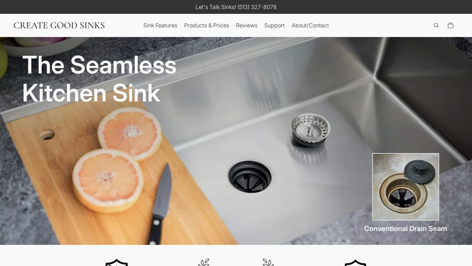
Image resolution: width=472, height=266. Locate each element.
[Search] (436, 25)
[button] (160, 25)
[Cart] (450, 25)
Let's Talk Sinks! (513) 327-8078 (236, 6)
